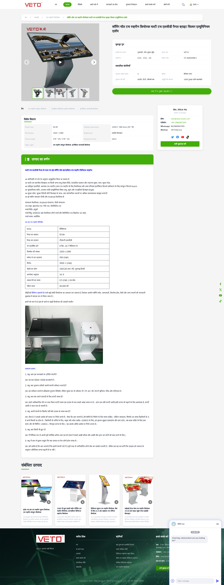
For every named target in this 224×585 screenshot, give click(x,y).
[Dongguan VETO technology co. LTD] (34, 4)
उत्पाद (67, 4)
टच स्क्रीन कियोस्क (122, 567)
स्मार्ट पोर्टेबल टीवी (121, 549)
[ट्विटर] (220, 290)
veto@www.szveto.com (180, 119)
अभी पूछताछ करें (180, 144)
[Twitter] (172, 137)
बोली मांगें (167, 4)
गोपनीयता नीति (81, 562)
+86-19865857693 (178, 122)
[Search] (183, 4)
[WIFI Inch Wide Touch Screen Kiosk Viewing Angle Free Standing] (60, 62)
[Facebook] (177, 137)
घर (56, 4)
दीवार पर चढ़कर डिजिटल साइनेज (127, 558)
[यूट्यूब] (220, 295)
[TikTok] (187, 137)
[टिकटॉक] (220, 301)
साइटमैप (78, 567)
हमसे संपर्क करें (150, 4)
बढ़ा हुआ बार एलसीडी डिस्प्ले (125, 545)
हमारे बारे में (94, 4)
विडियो (80, 4)
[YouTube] (182, 137)
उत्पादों (78, 554)
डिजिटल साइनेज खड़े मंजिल (125, 554)
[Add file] (172, 581)
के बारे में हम (80, 549)
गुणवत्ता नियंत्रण (131, 4)
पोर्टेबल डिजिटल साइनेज (124, 562)
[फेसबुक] (220, 284)
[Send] (217, 581)
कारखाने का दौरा (112, 4)
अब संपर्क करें (36, 522)
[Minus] (217, 524)
